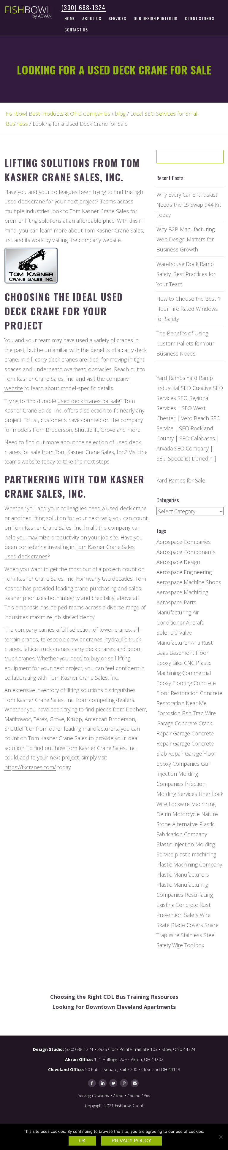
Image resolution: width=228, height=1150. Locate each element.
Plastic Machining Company (189, 864)
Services (117, 18)
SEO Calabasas (197, 438)
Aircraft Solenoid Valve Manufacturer (179, 632)
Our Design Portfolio (156, 18)
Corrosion (168, 713)
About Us (91, 18)
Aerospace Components (186, 551)
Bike (177, 662)
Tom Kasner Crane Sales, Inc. (39, 578)
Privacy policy (131, 1140)
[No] (221, 1137)
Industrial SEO (173, 387)
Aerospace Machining (182, 592)
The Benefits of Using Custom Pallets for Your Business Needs (185, 343)
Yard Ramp (200, 377)
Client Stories (199, 18)
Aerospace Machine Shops (188, 582)
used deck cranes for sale (89, 400)
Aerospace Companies (183, 541)
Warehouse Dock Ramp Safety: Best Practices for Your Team (186, 274)
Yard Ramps (170, 377)
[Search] (206, 158)
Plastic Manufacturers (182, 874)
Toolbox (194, 945)
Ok (82, 1140)
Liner (204, 793)
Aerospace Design (178, 562)
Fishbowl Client (129, 1105)
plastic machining (195, 854)
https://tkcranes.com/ (30, 767)
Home (69, 18)
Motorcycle (186, 814)
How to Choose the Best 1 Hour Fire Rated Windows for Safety (188, 308)
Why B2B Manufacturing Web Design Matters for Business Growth (185, 239)
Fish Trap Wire (199, 713)
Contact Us (76, 29)
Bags (162, 652)
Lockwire (179, 803)
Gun (206, 763)
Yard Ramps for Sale (180, 480)
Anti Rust (202, 642)
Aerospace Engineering (184, 572)
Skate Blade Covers (179, 924)
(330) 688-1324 (83, 7)
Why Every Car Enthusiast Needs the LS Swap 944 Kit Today (188, 204)
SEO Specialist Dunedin (184, 458)
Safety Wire (197, 914)
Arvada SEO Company (182, 448)
